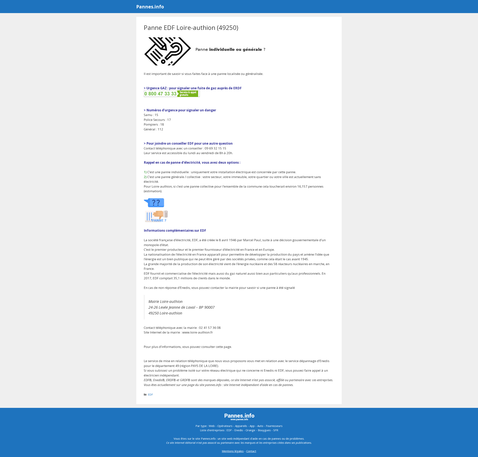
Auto (260, 426)
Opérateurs (224, 426)
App (252, 426)
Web (212, 426)
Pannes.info (150, 6)
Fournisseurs (274, 426)
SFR (275, 430)
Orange (250, 430)
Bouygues (264, 430)
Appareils (241, 426)
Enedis (238, 430)
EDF (150, 394)
